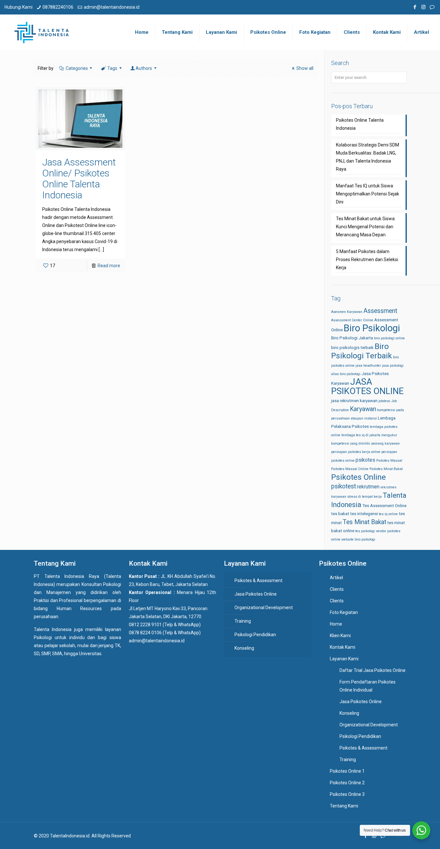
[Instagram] (423, 7)
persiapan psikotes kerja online (355, 452)
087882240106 (58, 7)
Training (242, 621)
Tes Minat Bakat (364, 522)
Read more (109, 265)
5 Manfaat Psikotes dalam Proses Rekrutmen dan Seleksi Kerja (367, 259)
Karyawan (363, 409)
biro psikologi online (389, 338)
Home (336, 624)
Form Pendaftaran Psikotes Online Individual (368, 686)
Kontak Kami (342, 647)
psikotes (365, 460)
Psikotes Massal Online (349, 469)
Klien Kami (340, 635)
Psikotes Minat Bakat (386, 469)
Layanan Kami (344, 658)
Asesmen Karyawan (346, 312)
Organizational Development (263, 607)
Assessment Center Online (352, 320)
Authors (144, 68)
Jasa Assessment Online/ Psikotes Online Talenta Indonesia (79, 178)
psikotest (343, 486)
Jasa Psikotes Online (255, 594)
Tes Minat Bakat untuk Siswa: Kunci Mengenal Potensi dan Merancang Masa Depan (366, 226)
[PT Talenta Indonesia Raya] (41, 32)
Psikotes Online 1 (347, 771)
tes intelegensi (364, 513)
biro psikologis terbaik (352, 347)
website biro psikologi (358, 539)
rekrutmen (368, 487)
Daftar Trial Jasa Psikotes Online (373, 670)
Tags (112, 68)
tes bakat (340, 513)
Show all (304, 68)
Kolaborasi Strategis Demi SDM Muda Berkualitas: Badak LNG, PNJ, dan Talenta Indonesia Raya (367, 157)
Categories (77, 68)
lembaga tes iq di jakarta (360, 435)
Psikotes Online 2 (347, 782)
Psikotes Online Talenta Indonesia (360, 124)
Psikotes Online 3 (347, 794)
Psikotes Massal (389, 460)
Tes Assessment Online (384, 505)
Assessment (380, 311)
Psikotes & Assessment (258, 580)
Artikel (336, 577)
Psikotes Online (358, 477)
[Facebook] (414, 7)
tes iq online (388, 514)
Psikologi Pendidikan (255, 634)
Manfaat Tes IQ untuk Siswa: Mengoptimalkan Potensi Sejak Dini (367, 193)
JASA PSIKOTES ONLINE (367, 386)
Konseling (244, 648)
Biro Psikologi (372, 328)
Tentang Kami (344, 805)
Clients (337, 589)
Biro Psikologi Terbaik (361, 351)
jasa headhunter (368, 365)
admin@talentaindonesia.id (111, 7)
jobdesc (384, 401)
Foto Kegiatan (344, 612)
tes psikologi (365, 531)
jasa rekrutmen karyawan (354, 400)
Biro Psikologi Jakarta (352, 337)
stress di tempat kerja (364, 497)
